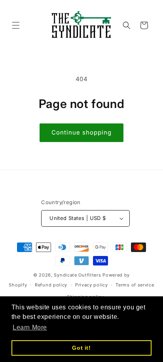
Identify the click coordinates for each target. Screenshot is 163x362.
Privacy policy (91, 285)
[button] (16, 25)
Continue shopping (81, 132)
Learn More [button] (30, 327)
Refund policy (51, 285)
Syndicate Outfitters (78, 275)
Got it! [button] (81, 348)
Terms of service (135, 285)
